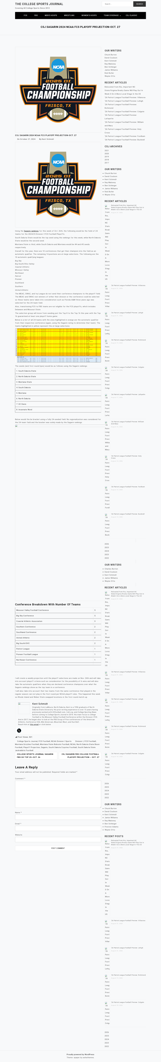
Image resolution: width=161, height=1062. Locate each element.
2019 (107, 157)
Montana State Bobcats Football (54, 744)
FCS (25, 15)
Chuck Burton (111, 55)
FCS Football (44, 741)
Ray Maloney (110, 64)
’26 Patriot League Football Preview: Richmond (128, 340)
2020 (107, 154)
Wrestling (69, 15)
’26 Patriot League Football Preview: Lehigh (124, 101)
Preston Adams (111, 827)
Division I (79, 741)
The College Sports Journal (39, 4)
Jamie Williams (111, 70)
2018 (107, 160)
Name (18, 813)
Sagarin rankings (31, 231)
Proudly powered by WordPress (80, 1054)
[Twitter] (19, 730)
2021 (107, 150)
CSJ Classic (131, 15)
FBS (36, 15)
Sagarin (44, 747)
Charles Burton (111, 569)
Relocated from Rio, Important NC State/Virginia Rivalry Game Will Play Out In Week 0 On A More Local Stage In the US (124, 90)
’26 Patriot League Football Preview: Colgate (124, 112)
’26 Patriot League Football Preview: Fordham (125, 136)
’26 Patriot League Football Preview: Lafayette (128, 394)
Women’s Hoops (89, 15)
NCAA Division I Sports (61, 741)
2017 (107, 163)
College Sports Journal (27, 741)
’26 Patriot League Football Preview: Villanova (125, 97)
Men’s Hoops (51, 15)
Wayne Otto (110, 76)
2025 (107, 547)
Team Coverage (111, 15)
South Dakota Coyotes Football (63, 747)
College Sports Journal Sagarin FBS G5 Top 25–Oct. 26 (35, 755)
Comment (20, 779)
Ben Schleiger (111, 67)
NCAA (73, 744)
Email (18, 824)
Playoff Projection (31, 747)
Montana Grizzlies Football (27, 744)
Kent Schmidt (48, 139)
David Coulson (111, 58)
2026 (107, 544)
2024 (107, 551)
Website (18, 835)
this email (34, 724)
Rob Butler (109, 73)
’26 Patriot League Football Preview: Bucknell (125, 140)
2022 (107, 558)
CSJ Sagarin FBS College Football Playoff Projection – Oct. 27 (80, 755)
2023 (107, 554)
